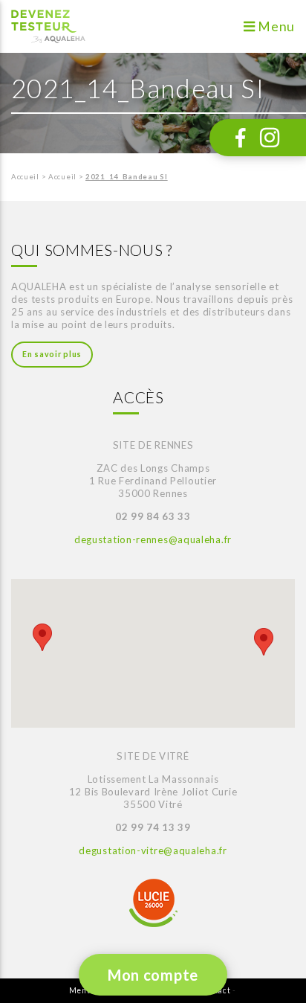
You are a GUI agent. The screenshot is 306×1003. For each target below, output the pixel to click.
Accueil (25, 177)
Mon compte (153, 975)
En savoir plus (52, 354)
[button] (42, 637)
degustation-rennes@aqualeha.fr (153, 539)
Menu (275, 26)
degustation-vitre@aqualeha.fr (153, 850)
